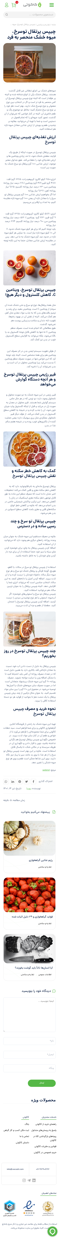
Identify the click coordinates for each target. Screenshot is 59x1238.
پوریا (29, 788)
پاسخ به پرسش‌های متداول (43, 1130)
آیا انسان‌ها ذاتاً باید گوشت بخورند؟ (34, 968)
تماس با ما (24, 1136)
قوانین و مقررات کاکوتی (45, 1146)
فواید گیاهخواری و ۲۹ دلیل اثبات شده (32, 917)
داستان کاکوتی (22, 1143)
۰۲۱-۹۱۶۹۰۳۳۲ (42, 1169)
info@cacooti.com (15, 1169)
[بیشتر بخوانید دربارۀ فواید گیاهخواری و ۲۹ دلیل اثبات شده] (29, 895)
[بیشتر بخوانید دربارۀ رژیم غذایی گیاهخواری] (29, 838)
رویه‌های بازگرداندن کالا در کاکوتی (44, 1138)
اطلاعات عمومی (44, 974)
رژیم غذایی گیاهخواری (41, 860)
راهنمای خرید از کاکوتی (45, 1124)
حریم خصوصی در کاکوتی (45, 1152)
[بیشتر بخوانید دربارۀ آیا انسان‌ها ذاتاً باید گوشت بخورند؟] (29, 949)
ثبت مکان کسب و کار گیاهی (16, 1130)
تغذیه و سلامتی (44, 867)
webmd (46, 770)
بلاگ (27, 1124)
